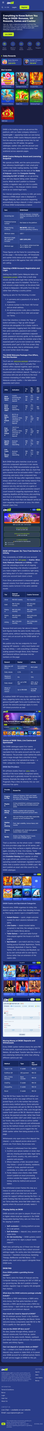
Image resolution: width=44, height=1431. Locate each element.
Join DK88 (8, 34)
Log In (14, 7)
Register (24, 7)
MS (6, 7)
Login (3, 1395)
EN (8, 7)
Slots (36, 1375)
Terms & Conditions (7, 1389)
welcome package (21, 361)
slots (28, 771)
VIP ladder (22, 560)
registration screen (10, 277)
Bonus (37, 1380)
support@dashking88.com (15, 1413)
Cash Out (4, 1398)
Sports (37, 1372)
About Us (4, 1401)
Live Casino (39, 1378)
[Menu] (3, 2)
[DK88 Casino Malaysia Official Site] (10, 2)
